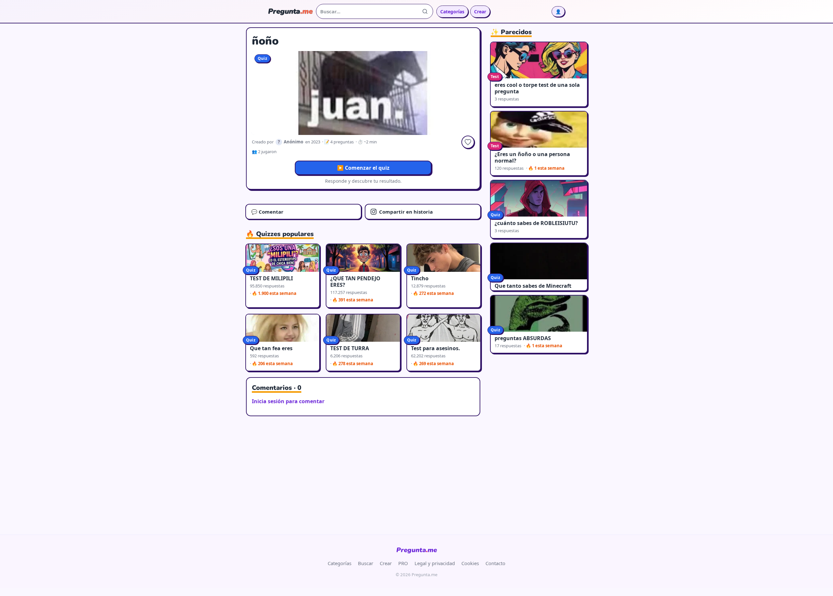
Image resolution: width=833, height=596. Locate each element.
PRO (403, 563)
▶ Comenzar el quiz (363, 167)
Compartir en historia (406, 211)
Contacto (495, 563)
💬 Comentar (267, 211)
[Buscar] (424, 11)
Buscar (365, 563)
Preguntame (416, 550)
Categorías (452, 11)
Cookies (470, 563)
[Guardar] (467, 142)
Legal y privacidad (435, 563)
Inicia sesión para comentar (288, 401)
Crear (480, 11)
